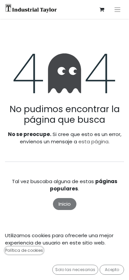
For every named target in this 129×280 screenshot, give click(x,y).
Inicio (65, 203)
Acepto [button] (112, 269)
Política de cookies (24, 250)
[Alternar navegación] (117, 9)
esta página (93, 141)
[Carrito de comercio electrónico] (102, 9)
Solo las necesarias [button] (75, 269)
